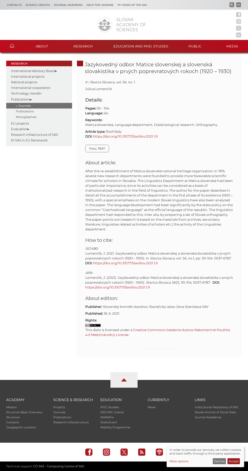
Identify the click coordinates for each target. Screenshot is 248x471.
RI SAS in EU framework (29, 140)
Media (232, 46)
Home (17, 46)
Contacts (14, 4)
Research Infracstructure (71, 422)
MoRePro (107, 417)
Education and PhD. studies (140, 46)
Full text (97, 148)
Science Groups (38, 4)
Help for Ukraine (100, 4)
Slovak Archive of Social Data (215, 412)
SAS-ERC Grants (112, 412)
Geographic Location (21, 427)
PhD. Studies (109, 407)
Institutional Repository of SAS (216, 407)
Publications (20, 99)
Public (195, 46)
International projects (28, 76)
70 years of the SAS (132, 4)
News (152, 407)
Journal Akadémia (68, 4)
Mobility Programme (115, 427)
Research (83, 46)
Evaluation (19, 129)
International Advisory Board (33, 71)
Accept (234, 461)
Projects (59, 407)
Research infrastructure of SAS (34, 135)
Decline (219, 461)
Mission (11, 407)
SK (238, 4)
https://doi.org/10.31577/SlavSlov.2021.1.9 (125, 136)
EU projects (20, 123)
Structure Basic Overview (24, 412)
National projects (24, 82)
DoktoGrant (108, 422)
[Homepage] (104, 25)
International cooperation (31, 88)
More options (179, 461)
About (42, 46)
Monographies (26, 117)
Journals (24, 106)
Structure (13, 417)
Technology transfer (26, 93)
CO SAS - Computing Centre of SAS (58, 466)
